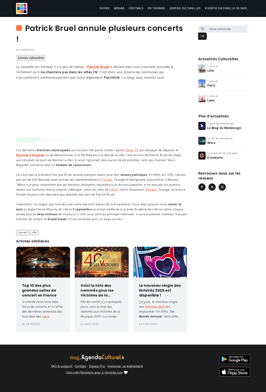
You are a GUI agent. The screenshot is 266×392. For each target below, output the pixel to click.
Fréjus (113, 190)
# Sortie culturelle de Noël (226, 8)
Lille (34, 232)
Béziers (151, 190)
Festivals (136, 8)
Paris (211, 85)
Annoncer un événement (125, 366)
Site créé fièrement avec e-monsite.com (94, 372)
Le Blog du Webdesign (224, 128)
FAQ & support (61, 366)
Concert (23, 232)
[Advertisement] (101, 110)
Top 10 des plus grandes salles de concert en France (39, 290)
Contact (80, 366)
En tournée (156, 8)
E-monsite (215, 158)
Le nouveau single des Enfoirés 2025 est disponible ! (160, 290)
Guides (104, 8)
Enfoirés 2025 (155, 307)
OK (202, 36)
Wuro (211, 143)
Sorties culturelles (185, 8)
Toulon (107, 180)
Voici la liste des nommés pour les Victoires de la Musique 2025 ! (97, 290)
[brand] (22, 8)
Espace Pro (97, 366)
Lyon (211, 100)
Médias (119, 8)
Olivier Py (132, 150)
